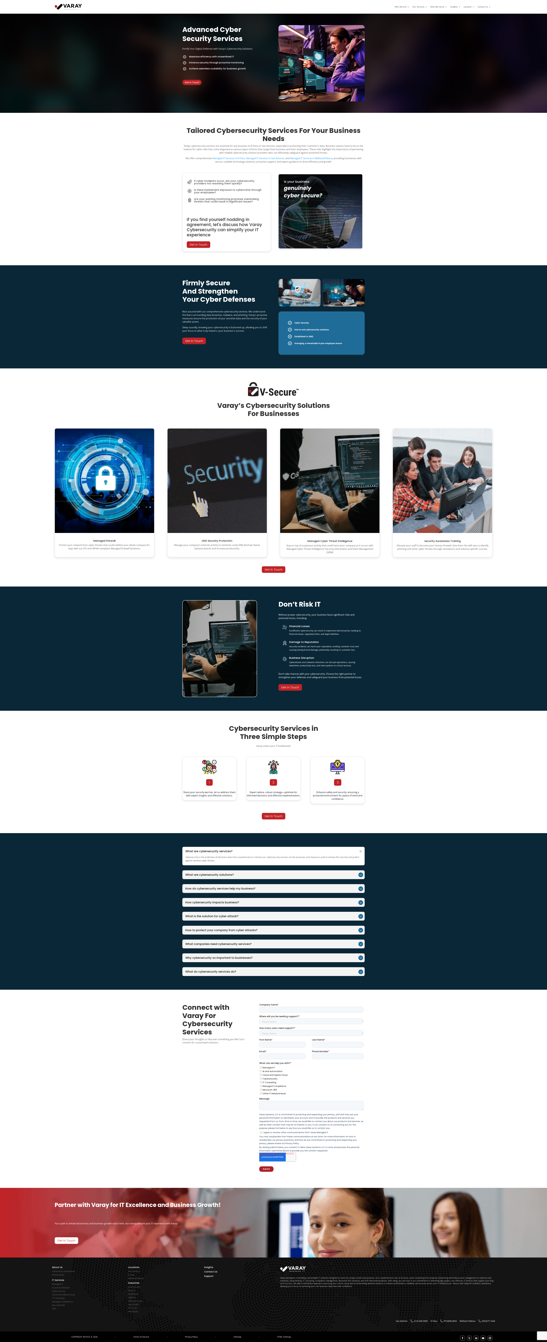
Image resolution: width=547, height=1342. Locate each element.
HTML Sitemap (284, 1336)
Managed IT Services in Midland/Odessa (311, 158)
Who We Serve (437, 6)
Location (468, 6)
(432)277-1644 (488, 1321)
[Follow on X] (469, 1338)
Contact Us (483, 6)
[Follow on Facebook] (462, 1338)
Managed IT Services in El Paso (229, 158)
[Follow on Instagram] (489, 1338)
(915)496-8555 (450, 1321)
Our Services (418, 6)
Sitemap (237, 1336)
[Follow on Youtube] (483, 1338)
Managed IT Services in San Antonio (265, 158)
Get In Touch (192, 82)
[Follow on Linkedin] (476, 1338)
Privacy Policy (191, 1336)
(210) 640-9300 (421, 1321)
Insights (454, 6)
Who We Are (400, 6)
